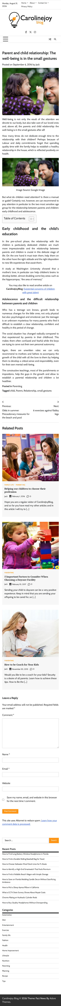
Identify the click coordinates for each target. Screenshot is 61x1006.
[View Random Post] (50, 39)
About (32, 3)
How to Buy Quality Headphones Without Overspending (24, 903)
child (12, 390)
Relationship (30, 390)
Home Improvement (10, 950)
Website (6, 783)
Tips (3, 981)
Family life (9, 485)
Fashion (5, 940)
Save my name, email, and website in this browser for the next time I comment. (32, 799)
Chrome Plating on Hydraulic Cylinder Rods (19, 897)
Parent (19, 390)
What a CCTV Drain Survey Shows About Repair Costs (23, 892)
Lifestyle (5, 955)
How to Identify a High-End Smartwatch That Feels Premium (26, 869)
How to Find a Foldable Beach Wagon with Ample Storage (25, 874)
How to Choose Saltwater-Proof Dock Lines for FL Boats (24, 864)
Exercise (5, 930)
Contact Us (42, 3)
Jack (38, 64)
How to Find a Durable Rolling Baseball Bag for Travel (23, 859)
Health (5, 945)
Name (6, 754)
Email (5, 768)
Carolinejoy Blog (10, 998)
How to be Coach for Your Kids (21, 664)
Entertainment (8, 925)
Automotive (7, 915)
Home (23, 3)
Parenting (17, 386)
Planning (5, 971)
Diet (4, 920)
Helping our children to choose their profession (25, 490)
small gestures (44, 390)
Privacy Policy (26, 6)
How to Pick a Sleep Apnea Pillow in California (20, 887)
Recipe (5, 976)
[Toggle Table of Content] (30, 218)
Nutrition (5, 961)
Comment (8, 715)
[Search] (55, 39)
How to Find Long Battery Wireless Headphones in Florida (25, 854)
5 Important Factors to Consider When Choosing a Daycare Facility (26, 578)
